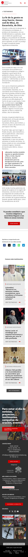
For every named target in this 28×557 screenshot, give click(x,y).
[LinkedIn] (14, 245)
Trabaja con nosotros (17, 481)
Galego (10, 553)
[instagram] (15, 511)
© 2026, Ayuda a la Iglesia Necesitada (14, 547)
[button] (21, 3)
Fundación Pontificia (7, 478)
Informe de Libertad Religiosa (14, 496)
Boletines (4, 496)
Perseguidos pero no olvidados (17, 498)
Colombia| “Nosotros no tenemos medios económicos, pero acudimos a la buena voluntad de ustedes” (14, 293)
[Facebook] (4, 245)
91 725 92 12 (14, 457)
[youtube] (18, 511)
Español (17, 553)
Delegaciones (14, 464)
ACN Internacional (8, 487)
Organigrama (8, 481)
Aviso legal (7, 550)
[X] (9, 245)
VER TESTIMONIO (11, 302)
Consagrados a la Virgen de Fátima (14, 483)
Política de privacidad (17, 550)
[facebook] (10, 511)
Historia (15, 478)
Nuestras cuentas (22, 478)
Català (15, 551)
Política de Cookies (7, 551)
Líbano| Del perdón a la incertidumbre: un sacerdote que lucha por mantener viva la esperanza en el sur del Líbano (13, 374)
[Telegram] (23, 245)
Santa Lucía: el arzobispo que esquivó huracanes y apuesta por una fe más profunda (13, 334)
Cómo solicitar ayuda (14, 489)
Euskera (22, 551)
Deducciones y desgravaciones (18, 480)
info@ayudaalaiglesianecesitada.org (14, 455)
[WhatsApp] (18, 245)
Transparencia (6, 480)
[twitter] (12, 511)
